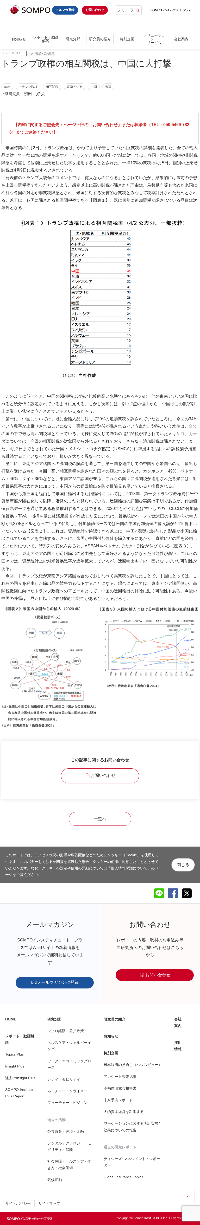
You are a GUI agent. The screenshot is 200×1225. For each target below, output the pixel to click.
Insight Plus (14, 1066)
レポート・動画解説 (46, 39)
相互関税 (52, 87)
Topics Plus (14, 1054)
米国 (108, 87)
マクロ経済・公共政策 (41, 53)
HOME (10, 1019)
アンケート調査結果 (120, 1077)
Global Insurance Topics (123, 1177)
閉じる (183, 864)
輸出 (7, 87)
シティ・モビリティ (63, 1079)
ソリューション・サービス (154, 39)
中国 (94, 87)
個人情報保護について (129, 868)
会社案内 (181, 39)
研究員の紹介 (100, 39)
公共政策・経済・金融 (65, 1131)
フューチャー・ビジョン (67, 1102)
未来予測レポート (118, 1100)
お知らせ (18, 39)
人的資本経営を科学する (124, 1112)
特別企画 (127, 39)
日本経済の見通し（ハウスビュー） (133, 1065)
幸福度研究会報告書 (120, 1088)
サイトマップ (49, 1203)
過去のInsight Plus (20, 1078)
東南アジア (74, 87)
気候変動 (54, 1180)
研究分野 (73, 39)
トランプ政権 (28, 87)
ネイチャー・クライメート (69, 1091)
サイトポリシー (18, 1203)
